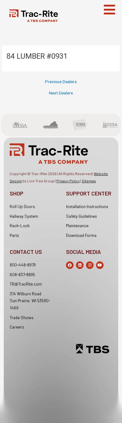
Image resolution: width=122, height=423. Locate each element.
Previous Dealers (61, 82)
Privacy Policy (68, 181)
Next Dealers (61, 93)
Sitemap (89, 181)
